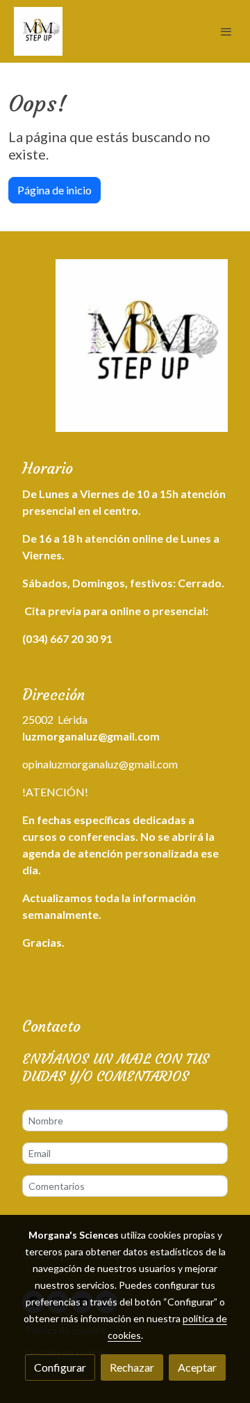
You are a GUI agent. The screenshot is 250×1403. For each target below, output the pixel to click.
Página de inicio (54, 189)
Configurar (60, 1367)
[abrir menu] (226, 31)
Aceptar (197, 1367)
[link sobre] (125, 354)
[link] (38, 31)
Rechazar (132, 1367)
